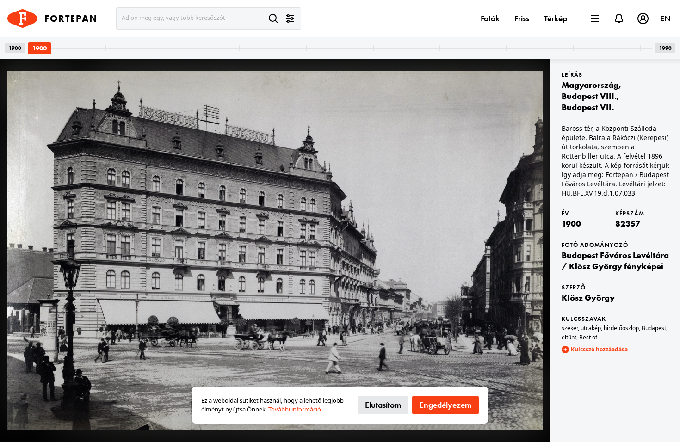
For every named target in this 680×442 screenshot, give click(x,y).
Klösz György (588, 297)
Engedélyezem (445, 404)
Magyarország (590, 85)
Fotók (490, 18)
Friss (521, 18)
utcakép (591, 328)
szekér (570, 328)
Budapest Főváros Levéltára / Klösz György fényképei (615, 260)
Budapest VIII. (589, 96)
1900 (571, 223)
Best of (588, 337)
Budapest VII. (588, 107)
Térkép (555, 18)
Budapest (654, 328)
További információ (294, 409)
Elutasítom (383, 404)
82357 (627, 223)
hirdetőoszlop (621, 328)
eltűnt (569, 337)
